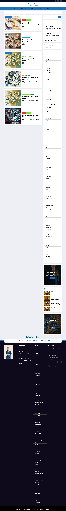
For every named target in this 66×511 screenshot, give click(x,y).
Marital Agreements (26, 37)
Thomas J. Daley (33, 4)
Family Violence (48, 154)
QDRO (60, 361)
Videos (28, 75)
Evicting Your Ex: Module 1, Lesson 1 (31, 78)
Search (59, 17)
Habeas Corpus (48, 165)
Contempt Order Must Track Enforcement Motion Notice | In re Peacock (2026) (56, 293)
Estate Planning (48, 142)
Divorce (14, 8)
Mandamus (47, 178)
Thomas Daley (25, 26)
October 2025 (48, 77)
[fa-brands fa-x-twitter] (57, 1)
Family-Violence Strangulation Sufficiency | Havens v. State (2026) (55, 299)
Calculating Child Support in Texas (31, 59)
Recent (47, 288)
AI (46, 109)
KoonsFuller (53, 277)
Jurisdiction (47, 169)
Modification (48, 187)
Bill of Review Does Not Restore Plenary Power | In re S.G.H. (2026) (56, 304)
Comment (57, 288)
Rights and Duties (48, 227)
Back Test (53, 348)
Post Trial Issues (48, 207)
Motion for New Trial (49, 191)
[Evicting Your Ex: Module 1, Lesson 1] (13, 78)
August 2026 (48, 54)
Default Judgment (48, 131)
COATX (58, 348)
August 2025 (48, 79)
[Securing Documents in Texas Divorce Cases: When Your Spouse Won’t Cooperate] (13, 116)
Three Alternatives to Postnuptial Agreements (29, 41)
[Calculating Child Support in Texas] (13, 59)
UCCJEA (47, 249)
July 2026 (47, 57)
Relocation (47, 220)
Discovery (50, 350)
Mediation (47, 185)
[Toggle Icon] (4, 8)
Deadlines (47, 129)
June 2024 (47, 97)
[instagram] (58, 1)
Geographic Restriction (49, 160)
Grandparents (48, 162)
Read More (37, 26)
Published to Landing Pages (53, 361)
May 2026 (47, 61)
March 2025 (48, 86)
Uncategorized (48, 252)
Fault (46, 156)
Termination (47, 240)
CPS (46, 125)
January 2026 (48, 70)
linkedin (51, 340)
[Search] (58, 9)
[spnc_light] (61, 9)
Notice (47, 200)
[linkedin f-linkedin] (61, 1)
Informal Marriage (48, 167)
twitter (30, 340)
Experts (47, 149)
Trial (55, 366)
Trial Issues (47, 247)
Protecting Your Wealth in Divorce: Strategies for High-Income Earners (31, 23)
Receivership (48, 216)
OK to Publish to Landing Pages (53, 357)
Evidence (47, 147)
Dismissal (47, 136)
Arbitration (47, 116)
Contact (47, 8)
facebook (22, 340)
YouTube (43, 8)
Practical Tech (51, 359)
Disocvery (47, 138)
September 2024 (48, 95)
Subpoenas (50, 366)
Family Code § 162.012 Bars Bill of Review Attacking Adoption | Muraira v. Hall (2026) (55, 309)
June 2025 (47, 81)
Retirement (47, 223)
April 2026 (47, 63)
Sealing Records (48, 229)
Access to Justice (48, 107)
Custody (18, 8)
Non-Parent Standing (49, 198)
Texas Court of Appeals (49, 243)
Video (58, 366)
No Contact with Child (49, 196)
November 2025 (48, 74)
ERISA (55, 350)
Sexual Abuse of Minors (49, 232)
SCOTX (55, 364)
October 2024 (48, 92)
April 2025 (47, 83)
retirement (50, 364)
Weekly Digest (48, 260)
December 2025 (48, 72)
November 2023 (48, 99)
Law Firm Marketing (49, 174)
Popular (52, 288)
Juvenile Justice (48, 171)
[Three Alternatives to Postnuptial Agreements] (13, 41)
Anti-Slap (47, 111)
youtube (44, 340)
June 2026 (47, 59)
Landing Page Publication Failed (53, 355)
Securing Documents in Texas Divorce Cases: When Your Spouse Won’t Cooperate (31, 116)
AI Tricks (39, 8)
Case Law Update (48, 118)
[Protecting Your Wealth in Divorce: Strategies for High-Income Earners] (13, 23)
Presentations (48, 211)
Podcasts (47, 203)
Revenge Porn (48, 225)
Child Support (23, 8)
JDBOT (53, 327)
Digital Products (48, 134)
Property (47, 214)
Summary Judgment (49, 234)
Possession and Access (49, 205)
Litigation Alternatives (30, 8)
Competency (48, 122)
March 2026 (48, 66)
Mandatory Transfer (49, 180)
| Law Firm (33, 509)
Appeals (47, 113)
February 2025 (48, 88)
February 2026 (48, 68)
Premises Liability (48, 209)
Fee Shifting (48, 158)
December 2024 (48, 90)
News (36, 8)
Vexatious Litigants (48, 256)
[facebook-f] (55, 1)
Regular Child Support (26, 56)
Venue (47, 254)
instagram (37, 340)
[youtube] (60, 1)
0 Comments (32, 26)
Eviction (24, 75)
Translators (47, 245)
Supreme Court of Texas (49, 238)
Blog (31, 509)
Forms (55, 353)
